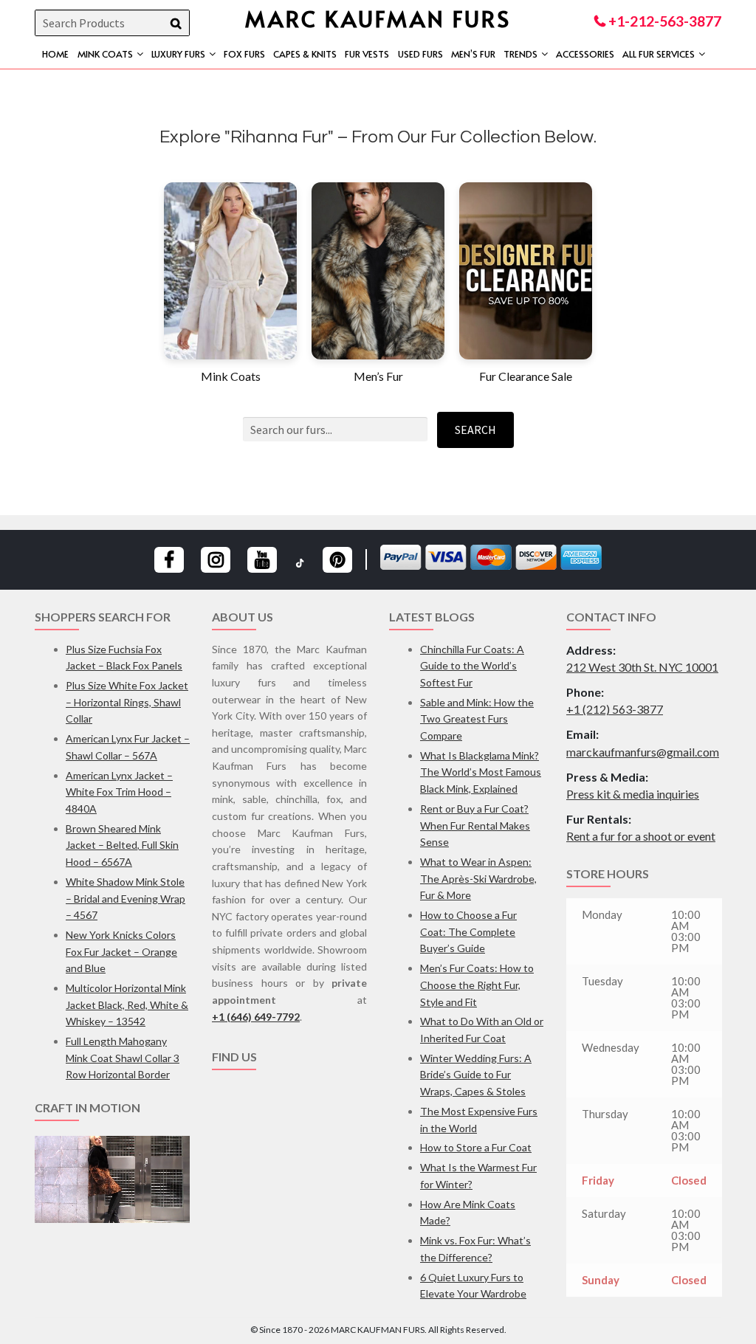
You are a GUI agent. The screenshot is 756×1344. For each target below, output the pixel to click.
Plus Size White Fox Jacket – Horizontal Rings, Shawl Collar (127, 702)
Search (475, 429)
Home (55, 54)
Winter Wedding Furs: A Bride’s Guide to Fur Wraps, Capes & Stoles (476, 1074)
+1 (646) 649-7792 (256, 1016)
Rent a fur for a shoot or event (640, 836)
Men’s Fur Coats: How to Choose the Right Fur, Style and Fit (477, 984)
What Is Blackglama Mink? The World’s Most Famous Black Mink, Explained (480, 772)
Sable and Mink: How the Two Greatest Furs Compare (477, 719)
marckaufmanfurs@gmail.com (642, 752)
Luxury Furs (178, 54)
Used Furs (420, 54)
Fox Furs (244, 54)
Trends (520, 54)
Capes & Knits (305, 54)
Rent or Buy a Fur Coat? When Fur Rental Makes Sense (475, 825)
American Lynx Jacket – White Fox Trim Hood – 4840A (119, 792)
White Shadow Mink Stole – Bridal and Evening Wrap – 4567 (125, 898)
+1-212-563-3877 (663, 21)
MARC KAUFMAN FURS (378, 18)
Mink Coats (105, 54)
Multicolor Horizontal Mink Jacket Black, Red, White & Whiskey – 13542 (127, 1004)
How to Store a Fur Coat (476, 1147)
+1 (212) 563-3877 (614, 709)
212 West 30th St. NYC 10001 (642, 667)
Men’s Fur (473, 54)
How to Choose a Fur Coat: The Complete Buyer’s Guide (468, 931)
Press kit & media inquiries (632, 794)
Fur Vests (367, 54)
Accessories (585, 54)
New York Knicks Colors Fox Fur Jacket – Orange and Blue (121, 951)
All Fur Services (658, 54)
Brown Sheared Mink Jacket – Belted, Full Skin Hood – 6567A (122, 845)
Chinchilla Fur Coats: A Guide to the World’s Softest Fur (472, 666)
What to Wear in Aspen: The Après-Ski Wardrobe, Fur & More (478, 878)
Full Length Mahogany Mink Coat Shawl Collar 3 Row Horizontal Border (122, 1058)
